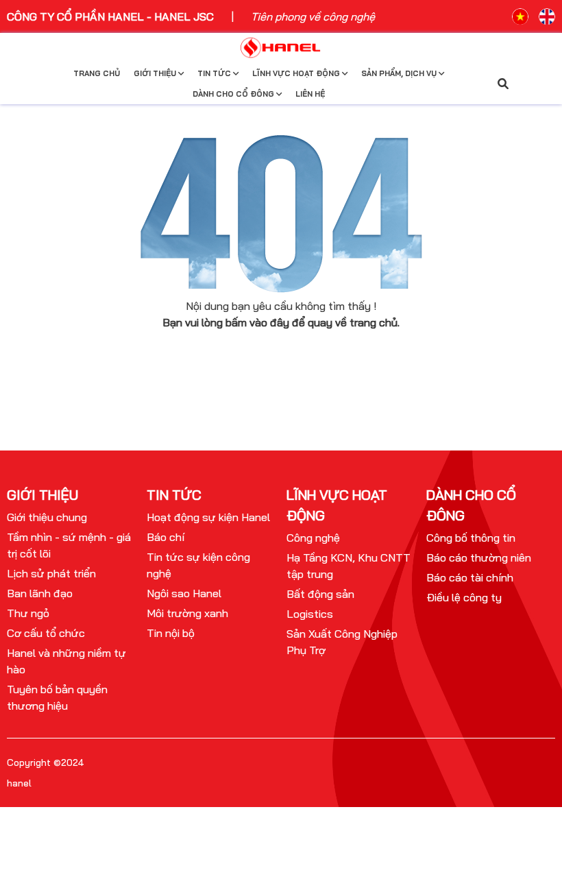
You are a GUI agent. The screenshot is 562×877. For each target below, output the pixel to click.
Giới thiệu (156, 73)
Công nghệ (313, 537)
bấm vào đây (257, 322)
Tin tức (215, 73)
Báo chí (165, 537)
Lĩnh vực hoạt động (297, 73)
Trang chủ (96, 73)
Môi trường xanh (187, 613)
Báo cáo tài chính (469, 577)
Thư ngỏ (28, 613)
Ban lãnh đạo (40, 593)
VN (520, 16)
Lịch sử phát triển (51, 573)
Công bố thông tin (470, 537)
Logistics (309, 614)
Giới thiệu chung (47, 517)
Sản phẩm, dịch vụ (400, 73)
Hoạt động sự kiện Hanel (208, 517)
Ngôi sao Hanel (184, 593)
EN (547, 16)
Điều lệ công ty (464, 597)
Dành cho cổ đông (234, 94)
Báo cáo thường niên (478, 557)
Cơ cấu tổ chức (46, 633)
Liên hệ (310, 94)
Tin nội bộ (171, 633)
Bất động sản (320, 594)
